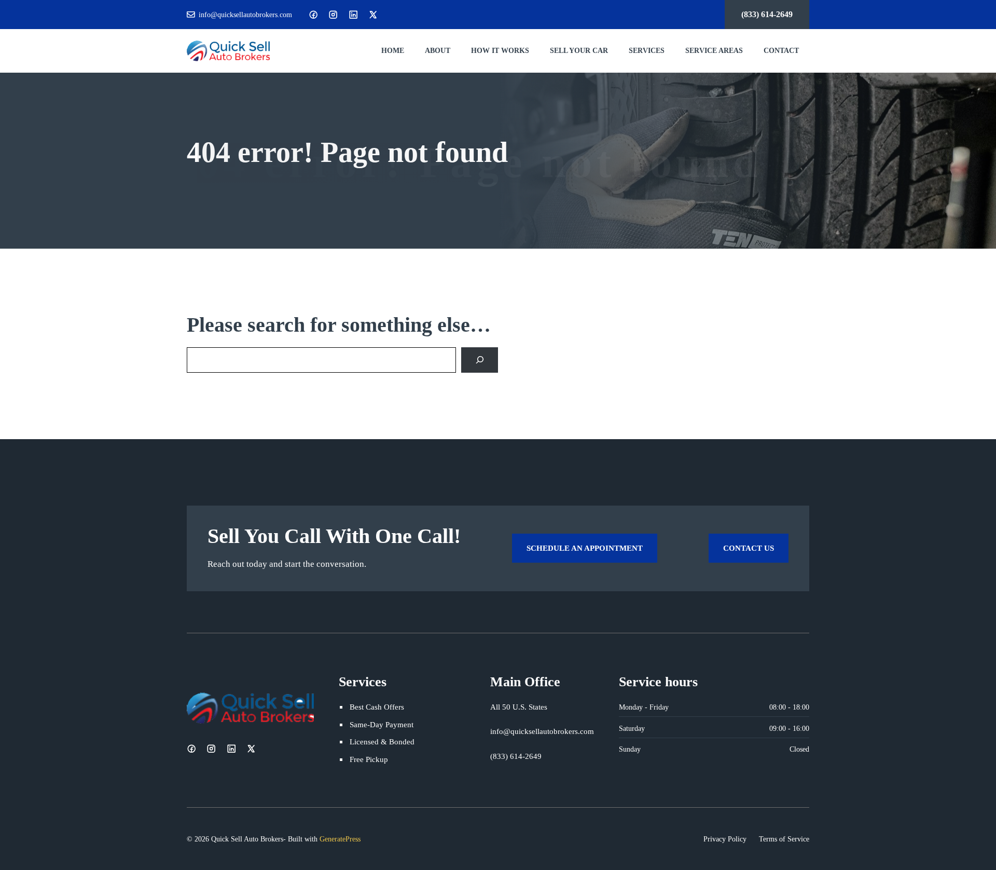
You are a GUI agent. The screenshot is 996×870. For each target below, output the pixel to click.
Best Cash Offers (377, 706)
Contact (781, 51)
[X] (373, 14)
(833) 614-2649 (767, 14)
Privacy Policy (724, 839)
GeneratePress (340, 839)
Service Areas (714, 51)
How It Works (500, 51)
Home (392, 51)
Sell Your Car (579, 51)
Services (647, 51)
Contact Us (748, 547)
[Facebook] (313, 14)
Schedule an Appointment (585, 547)
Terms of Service (784, 839)
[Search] (479, 360)
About (437, 51)
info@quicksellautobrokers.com (245, 14)
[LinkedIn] (353, 14)
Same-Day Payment (381, 724)
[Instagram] (333, 14)
